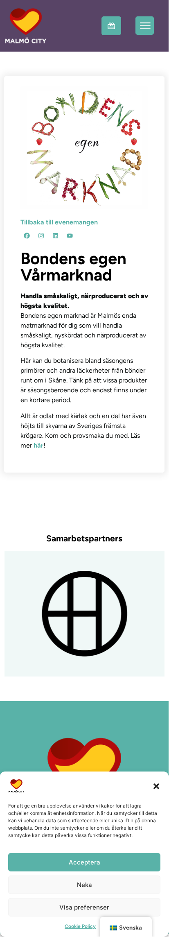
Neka (84, 885)
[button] (156, 786)
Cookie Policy (80, 926)
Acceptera (84, 862)
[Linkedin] (55, 236)
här (38, 445)
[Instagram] (41, 236)
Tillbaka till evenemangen (59, 222)
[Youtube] (69, 236)
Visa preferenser (84, 907)
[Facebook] (26, 236)
